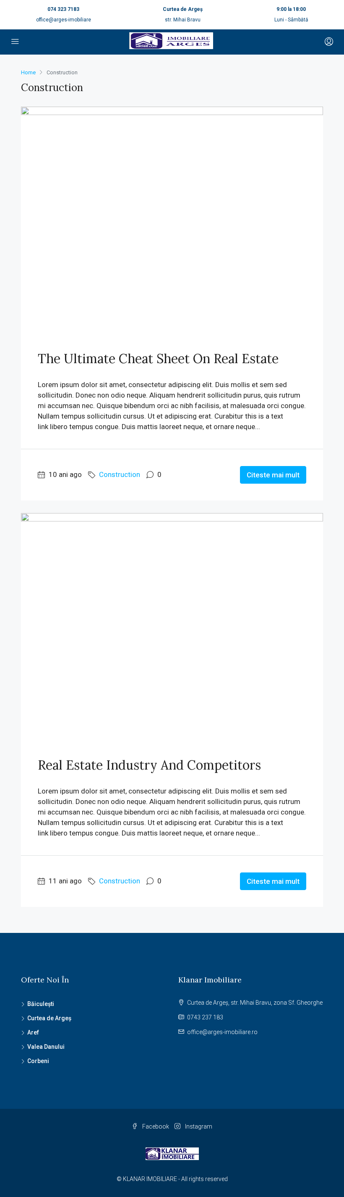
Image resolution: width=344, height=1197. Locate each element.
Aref (33, 1032)
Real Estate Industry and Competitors (149, 765)
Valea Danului (46, 1046)
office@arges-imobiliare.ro (222, 1032)
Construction (119, 474)
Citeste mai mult (273, 475)
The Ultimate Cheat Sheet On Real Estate (158, 359)
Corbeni (38, 1061)
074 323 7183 (63, 9)
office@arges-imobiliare (63, 20)
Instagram (198, 1126)
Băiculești (40, 1004)
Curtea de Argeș (49, 1018)
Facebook (155, 1126)
